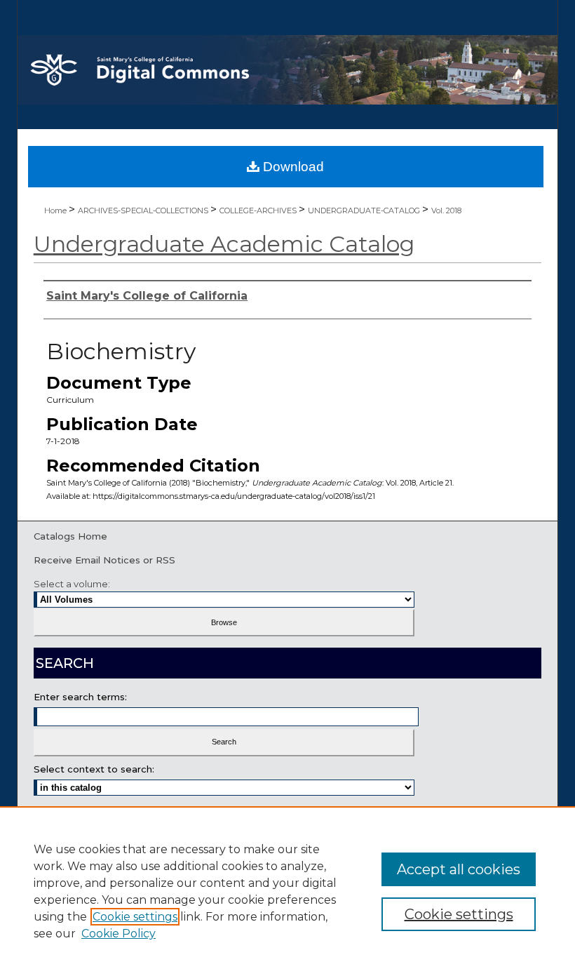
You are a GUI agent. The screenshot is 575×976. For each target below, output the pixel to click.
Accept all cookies (458, 869)
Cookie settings (135, 916)
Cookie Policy (118, 933)
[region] (287, 891)
